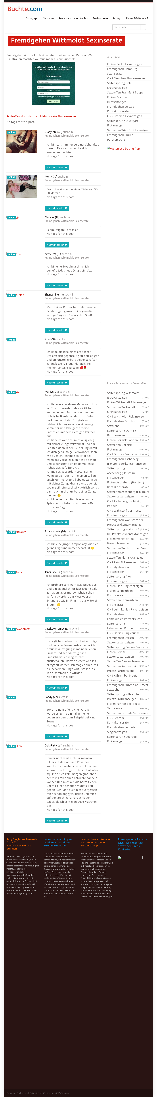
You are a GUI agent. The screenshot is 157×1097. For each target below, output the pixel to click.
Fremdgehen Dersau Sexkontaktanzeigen (128, 640)
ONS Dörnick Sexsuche (128, 454)
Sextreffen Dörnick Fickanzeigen (128, 447)
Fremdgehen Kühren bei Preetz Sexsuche (128, 687)
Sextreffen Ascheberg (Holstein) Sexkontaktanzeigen (128, 494)
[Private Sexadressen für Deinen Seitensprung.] (25, 9)
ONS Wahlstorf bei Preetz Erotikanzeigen (128, 513)
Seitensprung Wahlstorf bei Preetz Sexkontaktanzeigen (128, 531)
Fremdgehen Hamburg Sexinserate (122, 71)
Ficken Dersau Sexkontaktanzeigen (128, 654)
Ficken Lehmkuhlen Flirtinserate (128, 593)
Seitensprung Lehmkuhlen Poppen (128, 626)
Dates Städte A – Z (137, 18)
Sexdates (48, 18)
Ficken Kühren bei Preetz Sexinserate (128, 706)
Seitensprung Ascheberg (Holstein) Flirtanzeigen (128, 472)
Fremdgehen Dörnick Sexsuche (128, 423)
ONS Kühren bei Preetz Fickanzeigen (128, 678)
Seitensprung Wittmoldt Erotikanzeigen (128, 395)
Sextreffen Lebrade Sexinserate (128, 713)
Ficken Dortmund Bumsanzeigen (118, 99)
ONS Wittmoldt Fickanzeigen (128, 417)
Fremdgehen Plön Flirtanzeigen (128, 569)
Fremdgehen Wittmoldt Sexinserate (67, 136)
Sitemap (65, 1093)
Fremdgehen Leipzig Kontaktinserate (120, 109)
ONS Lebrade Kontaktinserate (128, 720)
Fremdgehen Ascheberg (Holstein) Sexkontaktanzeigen (128, 461)
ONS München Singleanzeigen (126, 78)
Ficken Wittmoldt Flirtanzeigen (128, 402)
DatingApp (31, 18)
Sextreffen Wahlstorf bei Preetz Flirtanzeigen (128, 550)
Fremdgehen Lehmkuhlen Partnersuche (128, 616)
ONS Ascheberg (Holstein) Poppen (128, 503)
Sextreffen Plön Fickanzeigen (128, 558)
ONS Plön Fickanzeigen (128, 562)
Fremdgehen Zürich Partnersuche (120, 137)
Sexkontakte (100, 18)
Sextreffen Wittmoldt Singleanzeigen (128, 409)
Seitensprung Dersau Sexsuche (128, 647)
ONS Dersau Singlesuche (128, 633)
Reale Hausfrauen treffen (73, 18)
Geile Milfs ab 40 (37, 1093)
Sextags (117, 18)
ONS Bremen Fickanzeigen (124, 116)
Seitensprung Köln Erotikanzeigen (119, 85)
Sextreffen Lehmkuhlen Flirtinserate (128, 602)
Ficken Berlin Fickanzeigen (124, 64)
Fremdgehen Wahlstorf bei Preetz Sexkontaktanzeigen (128, 522)
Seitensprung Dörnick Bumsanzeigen (128, 433)
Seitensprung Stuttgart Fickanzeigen (122, 123)
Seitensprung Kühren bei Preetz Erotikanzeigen (128, 696)
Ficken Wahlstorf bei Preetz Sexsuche (128, 541)
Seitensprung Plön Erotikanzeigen (128, 579)
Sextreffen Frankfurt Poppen (126, 92)
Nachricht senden (56, 167)
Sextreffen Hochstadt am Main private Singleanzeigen (41, 116)
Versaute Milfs (54, 1093)
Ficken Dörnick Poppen (128, 440)
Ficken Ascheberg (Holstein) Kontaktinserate (128, 485)
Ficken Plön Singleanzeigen (128, 586)
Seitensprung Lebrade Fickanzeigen (128, 739)
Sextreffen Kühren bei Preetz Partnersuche (128, 668)
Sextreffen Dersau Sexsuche (128, 661)
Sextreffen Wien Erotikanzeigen (128, 130)
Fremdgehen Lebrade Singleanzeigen (128, 729)
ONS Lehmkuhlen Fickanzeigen (128, 610)
